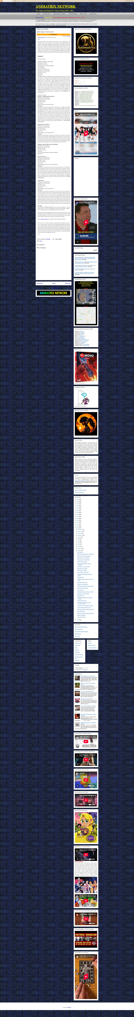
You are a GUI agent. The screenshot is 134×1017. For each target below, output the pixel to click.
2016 (77, 518)
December (80, 529)
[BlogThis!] (57, 239)
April (79, 544)
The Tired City (80, 590)
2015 (77, 520)
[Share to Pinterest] (61, 239)
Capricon (83, 332)
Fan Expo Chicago (84, 340)
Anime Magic (83, 341)
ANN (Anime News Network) (81, 627)
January (79, 550)
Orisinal (89, 643)
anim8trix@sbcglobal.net (80, 481)
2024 (77, 503)
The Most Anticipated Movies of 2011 (85, 591)
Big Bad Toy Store (79, 629)
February (80, 548)
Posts (77, 80)
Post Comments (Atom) (56, 287)
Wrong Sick (77, 636)
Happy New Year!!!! (81, 617)
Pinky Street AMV (81, 611)
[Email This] (55, 239)
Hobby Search (78, 633)
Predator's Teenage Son (82, 584)
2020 (77, 510)
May (79, 542)
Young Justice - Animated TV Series (85, 605)
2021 (77, 508)
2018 (77, 514)
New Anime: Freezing (82, 570)
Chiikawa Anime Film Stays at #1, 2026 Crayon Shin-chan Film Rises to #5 (85, 266)
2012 (77, 526)
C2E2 (82, 334)
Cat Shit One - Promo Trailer (83, 566)
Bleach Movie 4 (80, 595)
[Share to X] (58, 239)
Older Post (67, 283)
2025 (77, 501)
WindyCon (77, 660)
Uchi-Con (82, 331)
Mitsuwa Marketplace (79, 492)
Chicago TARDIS (85, 344)
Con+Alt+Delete (85, 345)
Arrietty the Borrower (81, 600)
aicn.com (68, 35)
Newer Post (40, 283)
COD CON (77, 652)
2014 (77, 522)
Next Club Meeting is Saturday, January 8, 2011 (84, 603)
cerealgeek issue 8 (41, 37)
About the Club (46, 13)
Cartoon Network (91, 645)
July (79, 539)
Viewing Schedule (73, 13)
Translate (85, 669)
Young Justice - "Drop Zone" (83, 559)
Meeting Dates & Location (59, 13)
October (79, 533)
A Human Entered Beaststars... (87, 691)
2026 (77, 499)
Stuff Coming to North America (84, 556)
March (79, 546)
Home (38, 13)
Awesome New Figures (82, 582)
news (41, 241)
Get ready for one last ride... (87, 698)
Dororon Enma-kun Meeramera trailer (85, 613)
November (80, 531)
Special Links (93, 13)
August (79, 537)
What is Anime (83, 13)
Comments (79, 83)
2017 (77, 516)
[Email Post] (53, 239)
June (79, 541)
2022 (77, 506)
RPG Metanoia (80, 577)
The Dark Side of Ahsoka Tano (84, 607)
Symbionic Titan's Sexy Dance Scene (85, 586)
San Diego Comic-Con (84, 339)
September (80, 535)
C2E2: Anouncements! (82, 561)
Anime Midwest (82, 338)
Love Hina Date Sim (92, 647)
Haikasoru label (45, 219)
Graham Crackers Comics (80, 490)
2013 (77, 524)
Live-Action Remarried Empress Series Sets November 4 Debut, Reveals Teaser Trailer (84, 273)
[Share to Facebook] (59, 239)
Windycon (83, 343)
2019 (77, 512)
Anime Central (83, 336)
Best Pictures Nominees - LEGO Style (85, 554)
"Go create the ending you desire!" (88, 706)
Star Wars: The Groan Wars (83, 557)
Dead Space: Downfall (82, 568)
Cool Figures (80, 552)
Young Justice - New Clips (83, 572)
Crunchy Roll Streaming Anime (81, 631)
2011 (77, 527)
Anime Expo (81, 337)
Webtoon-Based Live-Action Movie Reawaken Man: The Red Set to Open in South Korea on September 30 (85, 258)
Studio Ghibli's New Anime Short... (88, 676)
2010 (77, 619)
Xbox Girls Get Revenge (82, 588)
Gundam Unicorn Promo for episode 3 (85, 609)
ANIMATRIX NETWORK (56, 6)
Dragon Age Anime (81, 615)
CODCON (82, 333)
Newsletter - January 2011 (83, 593)
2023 (77, 505)
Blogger (69, 1007)
